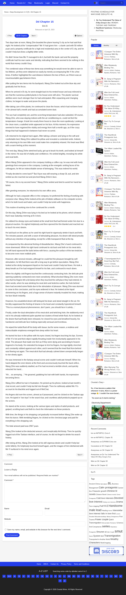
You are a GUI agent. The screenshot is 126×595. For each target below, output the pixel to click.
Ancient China (94, 484)
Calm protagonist (108, 487)
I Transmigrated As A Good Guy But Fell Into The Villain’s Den (112, 261)
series (106, 526)
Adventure (107, 100)
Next (33, 36)
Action (112, 70)
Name (6, 508)
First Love (112, 113)
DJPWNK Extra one (109, 442)
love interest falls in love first (102, 513)
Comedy (112, 126)
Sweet (91, 536)
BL (111, 111)
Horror (110, 510)
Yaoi (118, 73)
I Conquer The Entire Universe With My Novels (112, 54)
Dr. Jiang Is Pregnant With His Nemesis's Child (112, 81)
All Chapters (22, 36)
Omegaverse (115, 516)
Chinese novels (111, 494)
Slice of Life (115, 59)
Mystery (106, 73)
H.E (106, 506)
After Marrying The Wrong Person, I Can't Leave (112, 369)
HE (117, 113)
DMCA (45, 564)
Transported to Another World (99, 539)
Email (47, 508)
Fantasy (112, 57)
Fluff (102, 506)
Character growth (99, 491)
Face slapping (94, 506)
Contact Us (55, 564)
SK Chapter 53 (107, 446)
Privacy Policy (66, 564)
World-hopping (105, 543)
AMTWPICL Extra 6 (103, 433)
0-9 (9, 576)
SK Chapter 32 (102, 465)
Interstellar (118, 510)
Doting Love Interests (109, 502)
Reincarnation (106, 523)
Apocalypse (103, 484)
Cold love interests (105, 498)
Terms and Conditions (81, 564)
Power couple (101, 519)
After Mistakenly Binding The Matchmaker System (112, 67)
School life (113, 140)
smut (118, 531)
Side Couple (110, 532)
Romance (107, 59)
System (96, 536)
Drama (119, 502)
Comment (9, 480)
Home (39, 564)
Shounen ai (111, 129)
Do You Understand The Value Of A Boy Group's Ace (111, 108)
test (102, 536)
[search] (121, 3)
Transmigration (112, 535)
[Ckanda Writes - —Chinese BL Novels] (4, 3)
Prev (10, 36)
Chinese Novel (101, 494)
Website (7, 519)
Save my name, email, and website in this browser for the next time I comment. (39, 530)
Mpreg (108, 516)
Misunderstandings (100, 516)
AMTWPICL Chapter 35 (104, 437)
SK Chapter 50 (102, 461)
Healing (105, 510)
